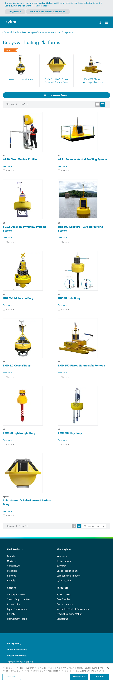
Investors (61, 566)
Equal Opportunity (17, 609)
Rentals (11, 580)
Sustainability (63, 561)
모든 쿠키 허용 (79, 677)
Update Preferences (17, 655)
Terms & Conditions (17, 649)
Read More (7, 166)
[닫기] (108, 668)
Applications (13, 566)
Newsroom (62, 556)
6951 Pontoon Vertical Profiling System (82, 159)
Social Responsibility (67, 570)
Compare (10, 170)
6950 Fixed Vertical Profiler (20, 159)
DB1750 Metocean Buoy (18, 298)
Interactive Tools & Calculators (72, 609)
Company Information (68, 575)
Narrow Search (59, 95)
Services (11, 575)
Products (11, 570)
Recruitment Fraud (17, 618)
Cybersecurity (63, 580)
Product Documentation (69, 614)
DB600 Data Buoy (69, 298)
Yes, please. (15, 11)
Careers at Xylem (16, 594)
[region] (56, 673)
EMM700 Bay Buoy (70, 433)
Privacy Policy (14, 643)
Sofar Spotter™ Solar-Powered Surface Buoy (56, 81)
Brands (11, 556)
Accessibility (13, 604)
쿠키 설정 (12, 677)
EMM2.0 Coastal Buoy (16, 365)
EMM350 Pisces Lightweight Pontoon (92, 81)
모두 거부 (99, 677)
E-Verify (11, 614)
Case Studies (63, 599)
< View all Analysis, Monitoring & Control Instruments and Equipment (37, 32)
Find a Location (64, 604)
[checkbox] (4, 170)
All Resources (63, 594)
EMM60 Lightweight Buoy (19, 433)
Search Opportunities (18, 599)
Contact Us (62, 618)
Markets (11, 561)
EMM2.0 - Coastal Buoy (21, 79)
